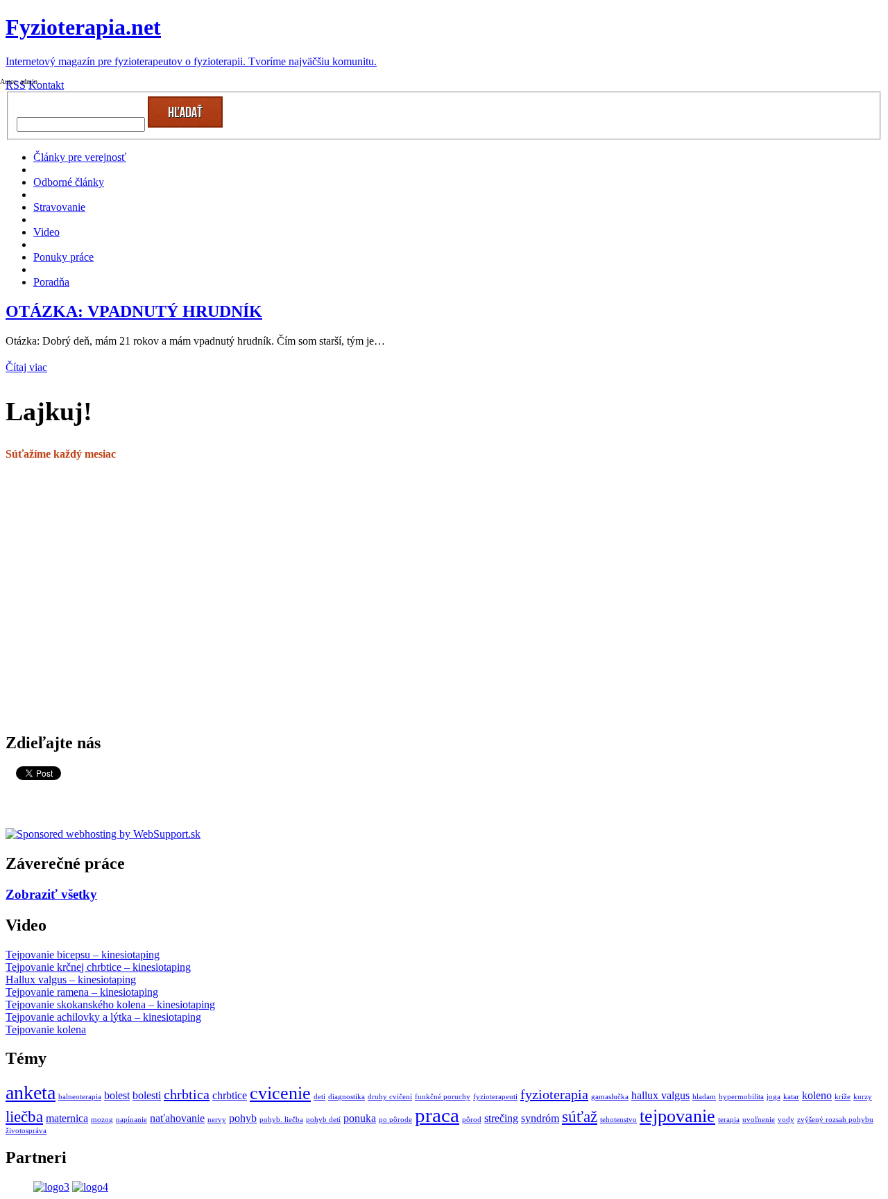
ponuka (359, 1118)
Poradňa (51, 282)
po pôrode (395, 1119)
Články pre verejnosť (79, 157)
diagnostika (346, 1097)
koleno (817, 1095)
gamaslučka (610, 1097)
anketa (31, 1092)
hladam (704, 1097)
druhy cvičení (390, 1097)
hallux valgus (660, 1095)
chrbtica (187, 1094)
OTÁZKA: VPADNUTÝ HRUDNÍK (134, 311)
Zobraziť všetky (51, 894)
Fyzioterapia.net (83, 27)
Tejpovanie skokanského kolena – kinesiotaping (110, 1004)
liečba (24, 1116)
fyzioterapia (554, 1094)
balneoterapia (79, 1097)
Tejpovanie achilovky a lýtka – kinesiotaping (103, 1017)
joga (773, 1097)
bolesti (147, 1095)
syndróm (540, 1118)
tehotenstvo (618, 1119)
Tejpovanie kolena (46, 1029)
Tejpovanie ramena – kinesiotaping (82, 992)
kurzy (862, 1097)
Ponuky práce (63, 257)
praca (437, 1115)
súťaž (579, 1116)
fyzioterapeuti (495, 1097)
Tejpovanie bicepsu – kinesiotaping (83, 954)
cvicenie (280, 1093)
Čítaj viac (26, 367)
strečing (501, 1118)
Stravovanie (59, 207)
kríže (843, 1097)
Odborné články (68, 182)
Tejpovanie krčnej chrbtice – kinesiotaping (98, 967)
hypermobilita (741, 1097)
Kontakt (46, 85)
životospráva (26, 1131)
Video (46, 232)
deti (319, 1097)
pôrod (471, 1119)
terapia (729, 1119)
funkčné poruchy (442, 1097)
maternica (67, 1118)
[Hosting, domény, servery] (103, 834)
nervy (216, 1119)
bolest (117, 1095)
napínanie (131, 1119)
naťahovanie (177, 1118)
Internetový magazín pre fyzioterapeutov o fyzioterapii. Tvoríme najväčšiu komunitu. (191, 61)
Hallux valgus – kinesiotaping (71, 979)
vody (786, 1119)
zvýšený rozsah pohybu (835, 1119)
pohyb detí (323, 1119)
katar (791, 1097)
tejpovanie (677, 1116)
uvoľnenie (758, 1119)
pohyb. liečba (281, 1119)
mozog (102, 1119)
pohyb (243, 1118)
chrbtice (229, 1095)
